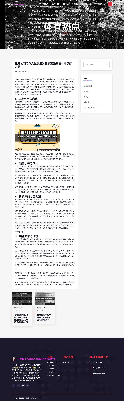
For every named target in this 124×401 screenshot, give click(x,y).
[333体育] (20, 4)
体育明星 (75, 4)
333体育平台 (43, 398)
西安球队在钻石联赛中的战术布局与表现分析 (44, 317)
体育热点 (65, 4)
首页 (57, 33)
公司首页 (44, 4)
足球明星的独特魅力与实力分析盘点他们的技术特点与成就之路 (21, 318)
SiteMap (67, 362)
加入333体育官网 (96, 4)
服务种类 (84, 4)
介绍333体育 (55, 4)
